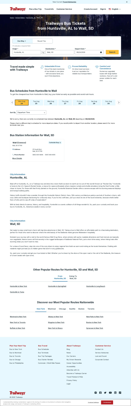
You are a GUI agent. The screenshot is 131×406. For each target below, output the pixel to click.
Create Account (90, 9)
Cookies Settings (93, 402)
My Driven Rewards (74, 360)
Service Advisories (102, 353)
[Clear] (38, 52)
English (114, 9)
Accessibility (71, 366)
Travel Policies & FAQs (75, 377)
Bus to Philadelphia (16, 363)
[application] (37, 150)
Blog (68, 349)
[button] (12, 102)
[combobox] (26, 52)
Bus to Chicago (15, 360)
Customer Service (64, 9)
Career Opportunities (74, 363)
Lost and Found (100, 356)
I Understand (107, 402)
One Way (20, 41)
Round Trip (41, 41)
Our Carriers (71, 356)
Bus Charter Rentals (45, 360)
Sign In (103, 9)
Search (112, 52)
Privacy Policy (72, 380)
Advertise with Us (73, 370)
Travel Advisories (69, 2)
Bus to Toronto (15, 356)
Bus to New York (15, 349)
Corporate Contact (102, 360)
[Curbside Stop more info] (60, 143)
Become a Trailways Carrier (77, 373)
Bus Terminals (43, 353)
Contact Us (99, 349)
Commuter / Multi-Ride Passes (49, 363)
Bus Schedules (43, 349)
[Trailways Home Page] (18, 9)
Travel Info (49, 9)
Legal (68, 384)
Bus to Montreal (15, 353)
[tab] (60, 277)
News (69, 353)
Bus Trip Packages (45, 356)
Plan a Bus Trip (35, 9)
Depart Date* (80, 49)
